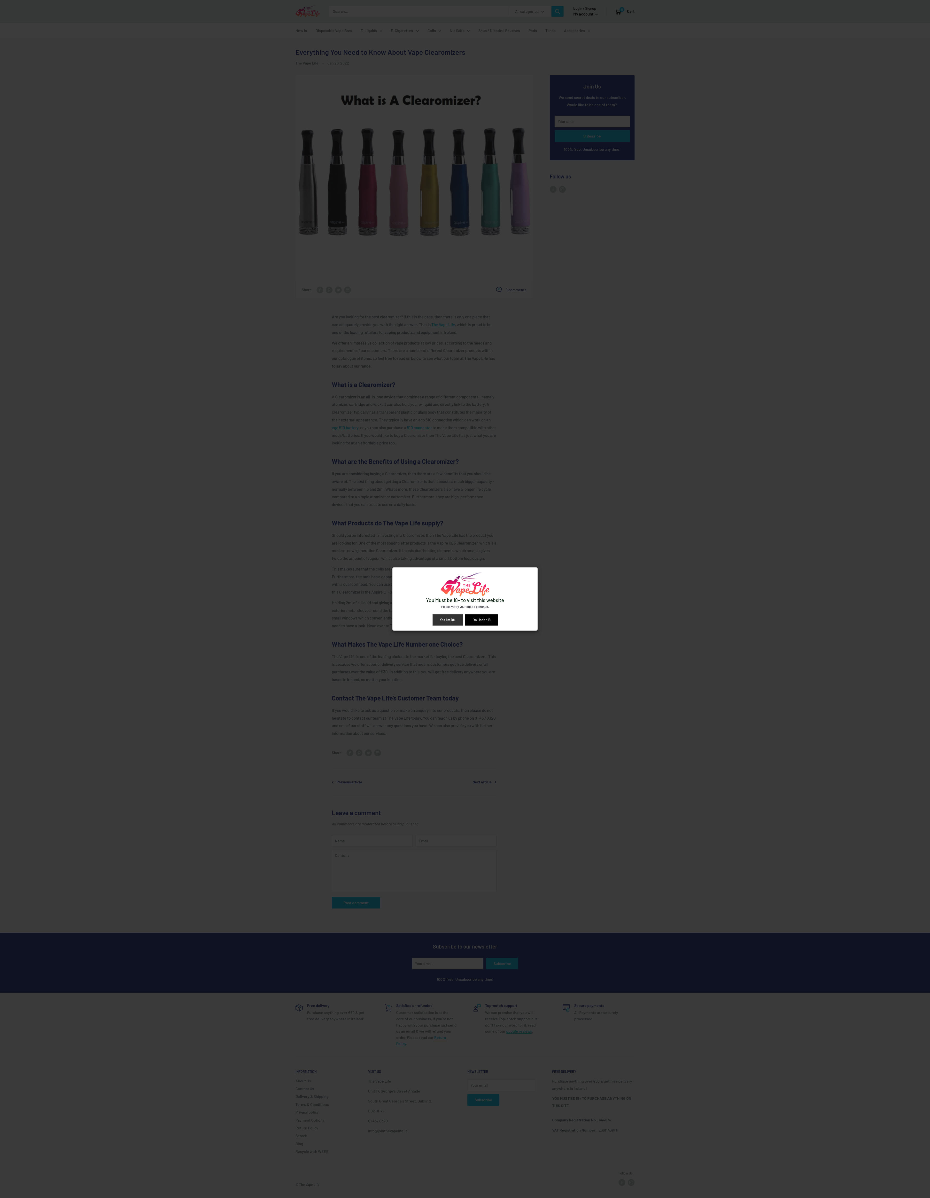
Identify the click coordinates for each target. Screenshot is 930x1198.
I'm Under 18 (481, 620)
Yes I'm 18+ (448, 620)
